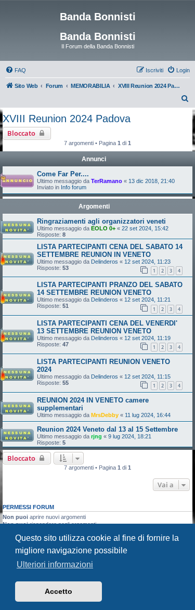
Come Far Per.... (63, 174)
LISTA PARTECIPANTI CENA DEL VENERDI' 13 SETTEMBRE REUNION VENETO (107, 327)
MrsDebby (105, 415)
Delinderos (104, 261)
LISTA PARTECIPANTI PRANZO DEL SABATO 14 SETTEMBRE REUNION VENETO (110, 288)
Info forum (73, 187)
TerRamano (106, 181)
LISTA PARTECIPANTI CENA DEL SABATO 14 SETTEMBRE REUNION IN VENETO (110, 250)
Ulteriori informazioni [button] (55, 564)
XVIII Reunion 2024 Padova (67, 118)
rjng (96, 436)
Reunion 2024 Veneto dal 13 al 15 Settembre (107, 429)
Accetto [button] (58, 591)
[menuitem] (15, 70)
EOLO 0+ (103, 228)
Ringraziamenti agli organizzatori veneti (101, 221)
